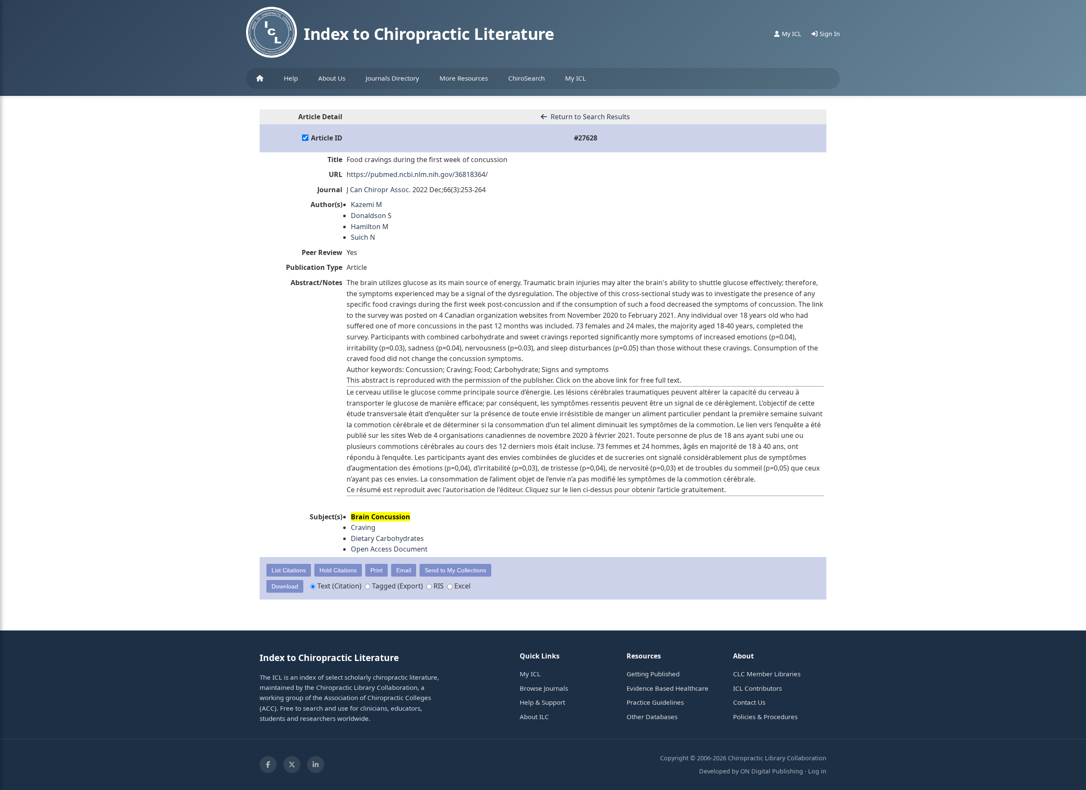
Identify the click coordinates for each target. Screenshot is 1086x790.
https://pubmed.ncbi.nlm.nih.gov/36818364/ (417, 174)
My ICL (575, 78)
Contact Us (749, 702)
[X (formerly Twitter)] (291, 764)
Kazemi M (366, 204)
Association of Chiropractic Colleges (377, 697)
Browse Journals (544, 688)
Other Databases (652, 716)
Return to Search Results (589, 116)
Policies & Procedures (765, 716)
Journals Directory (392, 78)
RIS (438, 586)
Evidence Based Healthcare (667, 688)
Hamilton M (370, 226)
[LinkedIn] (315, 764)
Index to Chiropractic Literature (429, 33)
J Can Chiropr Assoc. (379, 189)
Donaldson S (371, 215)
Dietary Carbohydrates (387, 538)
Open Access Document (389, 549)
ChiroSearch (526, 78)
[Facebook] (268, 764)
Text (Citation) (338, 586)
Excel (461, 586)
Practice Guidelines (655, 702)
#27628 (585, 138)
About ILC (534, 716)
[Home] (260, 78)
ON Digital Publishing (771, 771)
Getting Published (653, 674)
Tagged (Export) (396, 586)
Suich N (363, 237)
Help (291, 78)
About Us (331, 78)
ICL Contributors (757, 688)
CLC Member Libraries (767, 674)
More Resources (463, 78)
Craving (363, 527)
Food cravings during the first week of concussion (427, 159)
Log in (817, 771)
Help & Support (542, 702)
